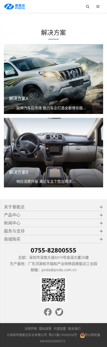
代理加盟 (60, 328)
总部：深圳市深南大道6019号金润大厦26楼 (53, 257)
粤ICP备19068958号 (63, 335)
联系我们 (74, 328)
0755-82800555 (53, 250)
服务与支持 (14, 231)
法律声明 (30, 328)
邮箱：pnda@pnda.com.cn (54, 269)
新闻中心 (12, 223)
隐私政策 (45, 328)
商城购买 (12, 239)
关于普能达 (14, 207)
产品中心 (12, 215)
